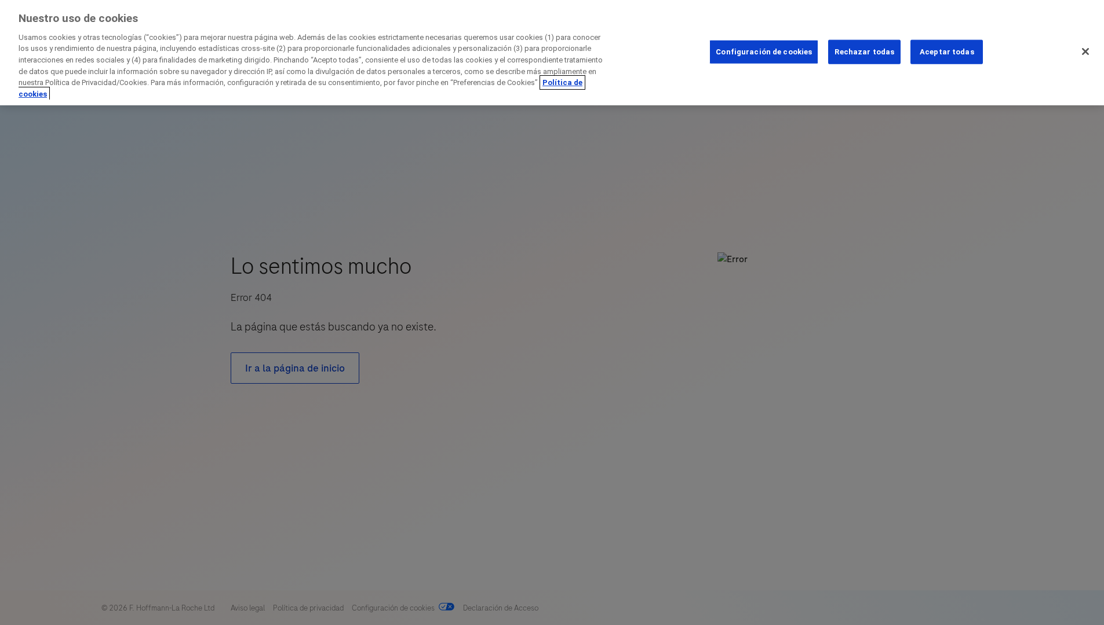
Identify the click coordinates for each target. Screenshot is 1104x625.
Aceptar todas (947, 51)
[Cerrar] (1085, 51)
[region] (552, 52)
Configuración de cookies (764, 51)
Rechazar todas (864, 51)
